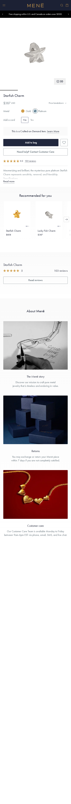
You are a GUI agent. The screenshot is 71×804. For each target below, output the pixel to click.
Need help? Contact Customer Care (35, 151)
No (24, 119)
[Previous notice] (2, 14)
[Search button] (61, 5)
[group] (35, 54)
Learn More (53, 131)
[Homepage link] (35, 5)
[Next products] (66, 219)
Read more (9, 181)
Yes (32, 119)
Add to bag (31, 142)
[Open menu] (4, 5)
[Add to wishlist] (64, 142)
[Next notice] (68, 14)
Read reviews (35, 280)
